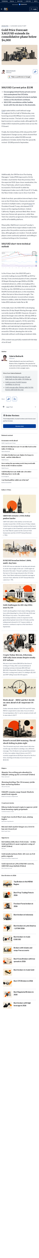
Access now (19, 426)
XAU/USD (20, 1)
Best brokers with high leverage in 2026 (22, 1004)
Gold (3, 110)
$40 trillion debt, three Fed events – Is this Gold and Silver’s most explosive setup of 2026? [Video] (19, 844)
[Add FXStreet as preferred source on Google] (19, 76)
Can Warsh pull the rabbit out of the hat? (15, 480)
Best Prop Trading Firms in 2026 (24, 894)
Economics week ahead (10, 440)
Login (35, 9)
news (30, 204)
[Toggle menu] (1, 9)
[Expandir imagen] (34, 253)
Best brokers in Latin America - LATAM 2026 (25, 927)
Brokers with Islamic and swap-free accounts (23, 949)
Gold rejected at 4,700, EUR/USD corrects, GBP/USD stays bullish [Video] (18, 865)
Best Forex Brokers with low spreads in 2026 (24, 960)
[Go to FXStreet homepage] (6, 9)
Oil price (12, 1)
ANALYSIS (5, 26)
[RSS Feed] (14, 399)
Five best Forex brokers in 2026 (23, 905)
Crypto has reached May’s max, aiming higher (17, 818)
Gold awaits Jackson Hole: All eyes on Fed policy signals (18, 855)
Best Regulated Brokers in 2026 (24, 993)
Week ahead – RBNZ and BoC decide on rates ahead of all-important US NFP (18, 702)
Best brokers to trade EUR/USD (22, 938)
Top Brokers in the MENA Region (23, 883)
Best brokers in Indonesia (23, 915)
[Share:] (35, 71)
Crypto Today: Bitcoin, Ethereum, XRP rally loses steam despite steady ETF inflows (19, 657)
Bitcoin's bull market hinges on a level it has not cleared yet (18, 828)
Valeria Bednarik (11, 70)
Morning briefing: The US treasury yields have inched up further (18, 783)
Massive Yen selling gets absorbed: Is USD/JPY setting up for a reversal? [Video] (18, 773)
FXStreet (8, 72)
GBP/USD (36, 1)
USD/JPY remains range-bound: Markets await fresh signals (18, 793)
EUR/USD (28, 1)
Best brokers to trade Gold (24, 970)
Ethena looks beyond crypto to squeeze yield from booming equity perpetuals (19, 808)
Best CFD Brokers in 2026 (23, 981)
